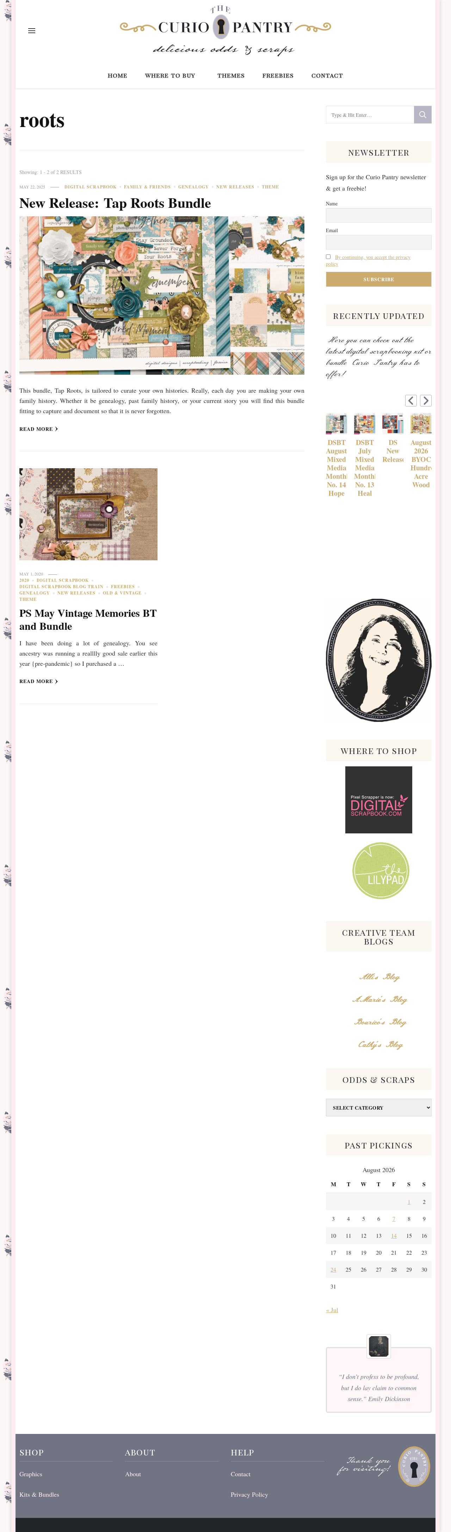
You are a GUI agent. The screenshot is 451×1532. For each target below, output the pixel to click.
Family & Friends (147, 187)
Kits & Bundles (39, 1494)
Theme (270, 187)
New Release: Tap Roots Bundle (115, 202)
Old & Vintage (122, 593)
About (133, 1474)
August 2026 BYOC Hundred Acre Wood (421, 463)
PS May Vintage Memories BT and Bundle (88, 619)
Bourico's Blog (379, 1022)
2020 (24, 580)
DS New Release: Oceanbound (392, 451)
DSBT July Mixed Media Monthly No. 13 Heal (364, 467)
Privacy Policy (249, 1494)
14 (394, 1235)
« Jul (332, 1309)
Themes (231, 75)
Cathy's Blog (378, 1045)
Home (118, 75)
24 (333, 1269)
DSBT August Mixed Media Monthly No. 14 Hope (336, 467)
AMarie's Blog (379, 1000)
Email (332, 230)
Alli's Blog (378, 977)
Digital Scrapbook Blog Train (61, 587)
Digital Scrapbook (90, 187)
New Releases (235, 187)
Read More (36, 429)
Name (332, 203)
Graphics (30, 1474)
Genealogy (193, 187)
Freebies (278, 75)
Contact (327, 75)
